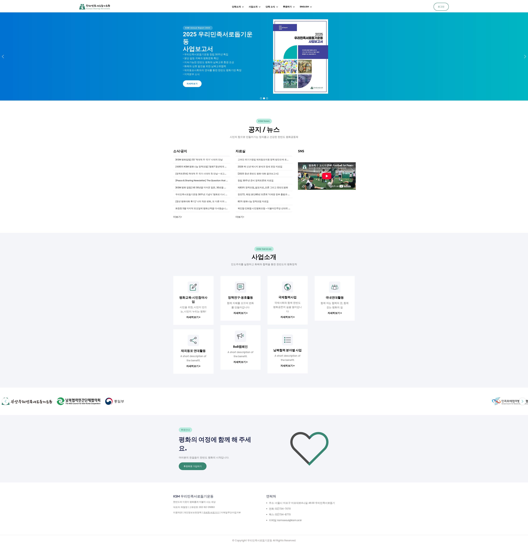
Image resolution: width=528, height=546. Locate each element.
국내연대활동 (335, 297)
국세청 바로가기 (211, 512)
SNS (301, 151)
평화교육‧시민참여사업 (193, 300)
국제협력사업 (287, 297)
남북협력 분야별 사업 (287, 350)
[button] (3, 56)
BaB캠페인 (240, 347)
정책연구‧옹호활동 (240, 297)
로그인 (441, 6)
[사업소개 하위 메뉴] (260, 7)
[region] (264, 56)
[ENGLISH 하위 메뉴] (311, 7)
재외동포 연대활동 (193, 351)
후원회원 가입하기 (193, 466)
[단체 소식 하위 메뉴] (277, 7)
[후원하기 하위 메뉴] (294, 7)
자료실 (240, 151)
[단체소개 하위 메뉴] (243, 7)
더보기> (177, 217)
